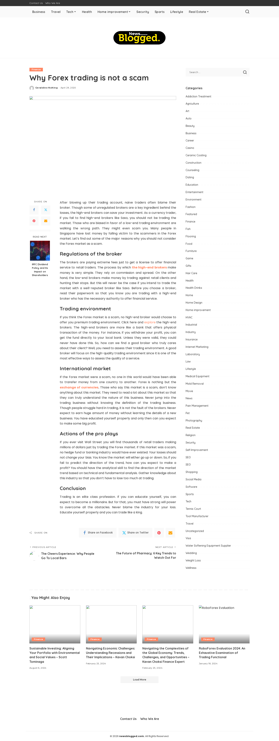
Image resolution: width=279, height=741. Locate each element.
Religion (190, 435)
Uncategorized (195, 531)
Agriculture (192, 103)
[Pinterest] (34, 220)
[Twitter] (45, 209)
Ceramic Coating (196, 155)
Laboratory (193, 354)
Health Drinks (194, 288)
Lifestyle (191, 369)
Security (190, 442)
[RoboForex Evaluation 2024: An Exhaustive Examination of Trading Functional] (224, 624)
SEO (188, 457)
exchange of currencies (79, 387)
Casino (190, 148)
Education (192, 184)
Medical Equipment (197, 376)
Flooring (191, 236)
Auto (189, 118)
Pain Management (197, 405)
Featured (191, 214)
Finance (36, 69)
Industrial (191, 324)
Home (189, 295)
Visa (188, 538)
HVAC (189, 317)
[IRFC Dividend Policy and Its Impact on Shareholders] (40, 251)
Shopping (192, 472)
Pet (188, 413)
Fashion (190, 207)
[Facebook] (34, 209)
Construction (193, 162)
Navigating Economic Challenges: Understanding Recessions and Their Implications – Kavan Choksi (110, 652)
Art (187, 111)
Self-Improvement (197, 450)
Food (189, 243)
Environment (193, 199)
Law (188, 361)
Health (190, 280)
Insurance (192, 339)
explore (150, 322)
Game (189, 258)
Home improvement (198, 310)
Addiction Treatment (198, 96)
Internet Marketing (197, 347)
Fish (188, 229)
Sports (190, 494)
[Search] (247, 11)
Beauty (190, 126)
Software (191, 486)
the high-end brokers (149, 267)
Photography (194, 420)
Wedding (191, 553)
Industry (191, 332)
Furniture (191, 251)
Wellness (191, 568)
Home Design (194, 302)
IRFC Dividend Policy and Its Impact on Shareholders (40, 270)
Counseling (192, 170)
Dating (190, 177)
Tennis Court (193, 509)
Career (190, 140)
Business (191, 133)
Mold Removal (195, 383)
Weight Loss (193, 560)
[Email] (45, 220)
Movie (189, 391)
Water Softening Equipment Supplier (208, 545)
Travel (189, 523)
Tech (188, 501)
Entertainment (194, 192)
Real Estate (193, 427)
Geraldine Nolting (46, 87)
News (189, 398)
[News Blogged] (139, 38)
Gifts (188, 266)
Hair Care (191, 273)
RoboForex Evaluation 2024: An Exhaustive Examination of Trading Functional (222, 652)
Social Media (193, 479)
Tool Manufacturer (197, 516)
